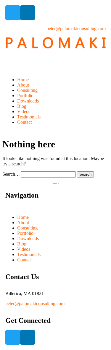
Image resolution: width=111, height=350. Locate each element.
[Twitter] (12, 12)
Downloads (28, 100)
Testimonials (29, 116)
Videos (23, 111)
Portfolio (25, 95)
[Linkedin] (27, 12)
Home (23, 79)
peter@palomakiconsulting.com (35, 303)
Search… (11, 174)
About (23, 84)
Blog (21, 106)
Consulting (27, 90)
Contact (24, 122)
